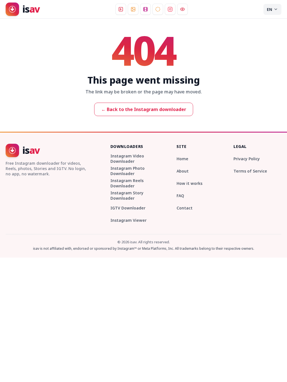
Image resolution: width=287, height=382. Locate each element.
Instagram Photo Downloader (127, 171)
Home (182, 158)
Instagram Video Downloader (127, 158)
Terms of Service (250, 171)
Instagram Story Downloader (127, 195)
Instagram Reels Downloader (127, 183)
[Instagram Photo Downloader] (133, 9)
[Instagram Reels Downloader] (145, 9)
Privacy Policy (246, 158)
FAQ (180, 195)
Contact (185, 208)
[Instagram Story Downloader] (157, 9)
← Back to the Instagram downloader (143, 109)
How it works (189, 183)
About (183, 171)
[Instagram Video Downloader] (120, 9)
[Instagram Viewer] (182, 9)
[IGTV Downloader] (170, 9)
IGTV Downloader (127, 208)
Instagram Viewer (128, 220)
